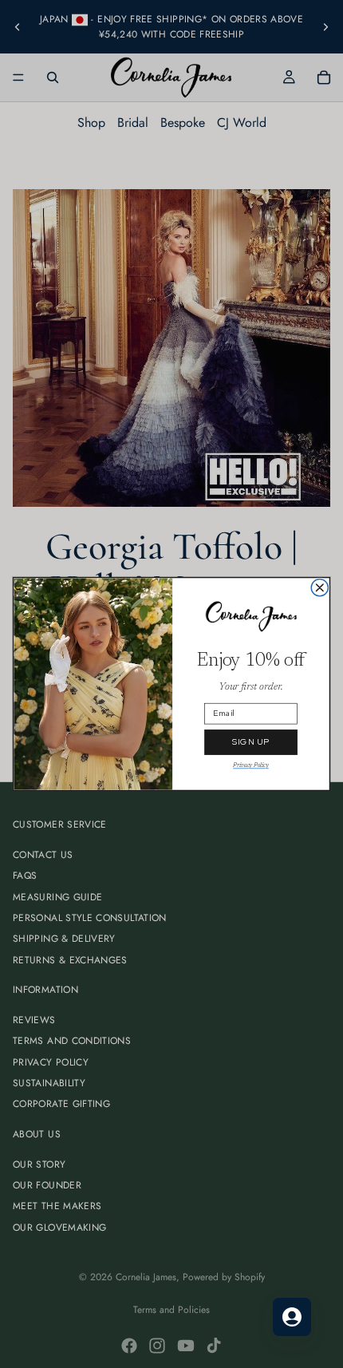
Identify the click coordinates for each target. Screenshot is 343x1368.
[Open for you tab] (292, 1317)
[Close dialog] (319, 587)
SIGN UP (251, 742)
